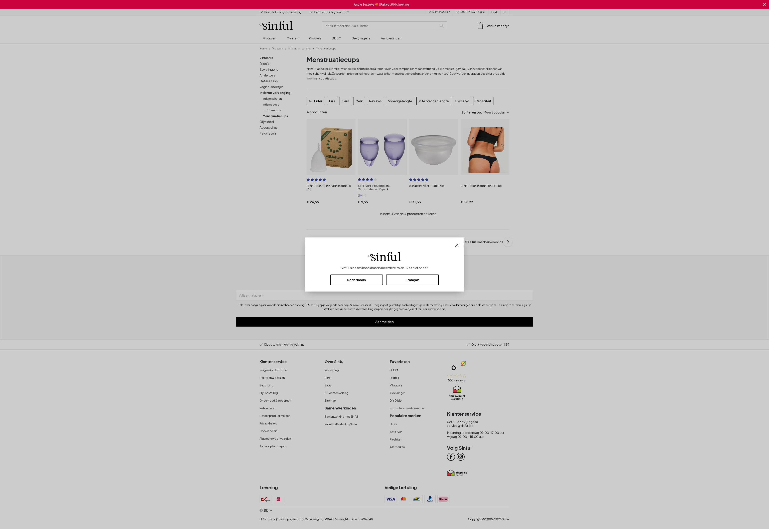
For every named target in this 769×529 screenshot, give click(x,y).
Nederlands (356, 280)
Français (413, 280)
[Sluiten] (456, 245)
